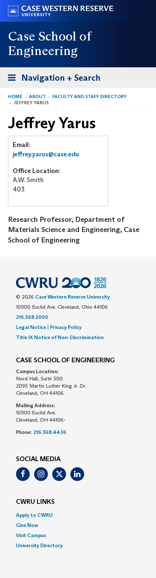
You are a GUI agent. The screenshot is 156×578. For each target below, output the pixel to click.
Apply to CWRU (34, 515)
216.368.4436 (49, 432)
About (37, 96)
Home (15, 96)
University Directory (39, 545)
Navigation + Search (51, 80)
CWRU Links (35, 502)
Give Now (27, 525)
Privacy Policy (66, 327)
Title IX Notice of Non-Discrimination (60, 337)
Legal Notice (31, 327)
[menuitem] (78, 515)
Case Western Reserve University (72, 297)
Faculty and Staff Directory (89, 96)
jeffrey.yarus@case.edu (46, 154)
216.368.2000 (32, 317)
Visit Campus (31, 535)
